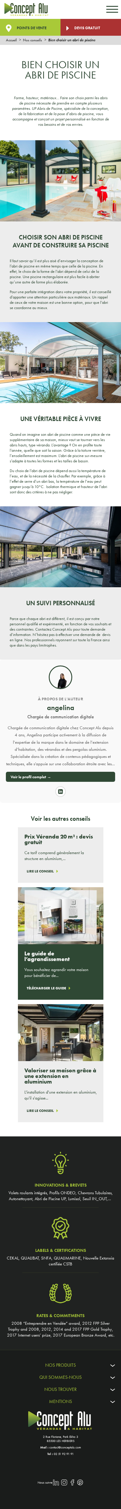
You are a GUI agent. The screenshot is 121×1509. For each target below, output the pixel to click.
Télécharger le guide (46, 988)
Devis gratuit (86, 27)
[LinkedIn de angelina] (60, 791)
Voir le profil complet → (31, 776)
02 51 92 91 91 (64, 1454)
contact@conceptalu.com (65, 1447)
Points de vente (31, 27)
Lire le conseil (40, 871)
